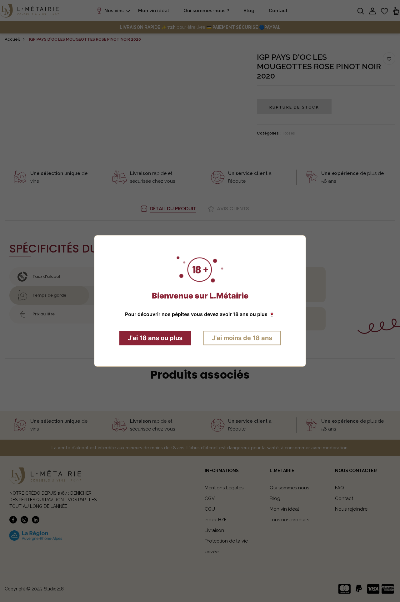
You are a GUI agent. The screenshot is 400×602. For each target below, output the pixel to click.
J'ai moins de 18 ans (242, 338)
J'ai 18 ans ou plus (155, 338)
